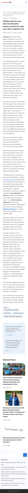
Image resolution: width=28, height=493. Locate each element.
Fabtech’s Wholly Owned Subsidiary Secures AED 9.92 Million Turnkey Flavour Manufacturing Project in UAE (14, 473)
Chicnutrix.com (18, 313)
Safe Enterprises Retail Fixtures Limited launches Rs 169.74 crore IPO (14, 440)
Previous (10, 334)
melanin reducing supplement (13, 316)
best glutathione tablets (11, 310)
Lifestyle (5, 18)
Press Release (13, 18)
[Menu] (26, 2)
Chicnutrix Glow (9, 179)
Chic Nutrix (7, 313)
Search (25, 455)
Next (7, 350)
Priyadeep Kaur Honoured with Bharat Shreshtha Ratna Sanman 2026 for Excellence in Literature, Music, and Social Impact (14, 412)
